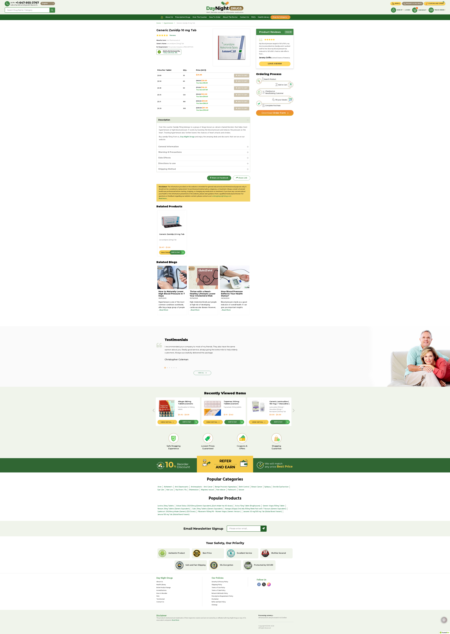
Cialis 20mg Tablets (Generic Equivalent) (207, 508)
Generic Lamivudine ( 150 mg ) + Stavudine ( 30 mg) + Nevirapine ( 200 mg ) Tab (279, 404)
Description (164, 120)
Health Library (263, 17)
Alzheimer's (168, 486)
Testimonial (160, 599)
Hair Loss (169, 489)
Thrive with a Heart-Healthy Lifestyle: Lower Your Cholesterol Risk (202, 293)
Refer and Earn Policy (219, 602)
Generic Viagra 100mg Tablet (274, 505)
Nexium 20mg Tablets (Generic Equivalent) (174, 508)
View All (288, 32)
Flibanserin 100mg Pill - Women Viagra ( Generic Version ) (219, 511)
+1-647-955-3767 (27, 2)
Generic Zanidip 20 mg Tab (171, 234)
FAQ (157, 596)
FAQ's (253, 17)
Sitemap (214, 605)
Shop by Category (279, 17)
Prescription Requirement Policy (222, 596)
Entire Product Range (163, 588)
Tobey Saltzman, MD (170, 53)
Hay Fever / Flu (181, 489)
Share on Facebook (219, 177)
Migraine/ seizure (207, 489)
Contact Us (244, 17)
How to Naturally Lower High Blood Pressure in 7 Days (172, 293)
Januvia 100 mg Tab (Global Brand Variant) (173, 514)
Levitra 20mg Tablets (166, 505)
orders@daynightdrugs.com (221, 196)
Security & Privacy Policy (220, 582)
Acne (159, 486)
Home (158, 23)
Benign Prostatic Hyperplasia (226, 486)
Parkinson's (232, 489)
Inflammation (194, 489)
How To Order (215, 17)
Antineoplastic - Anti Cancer (202, 486)
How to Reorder (161, 593)
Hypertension (168, 23)
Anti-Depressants (181, 486)
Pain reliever (220, 489)
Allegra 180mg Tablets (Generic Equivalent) (185, 403)
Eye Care (161, 489)
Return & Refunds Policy (220, 593)
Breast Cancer (256, 486)
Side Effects (164, 158)
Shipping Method (167, 169)
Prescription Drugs (182, 17)
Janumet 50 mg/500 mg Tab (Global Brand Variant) (262, 511)
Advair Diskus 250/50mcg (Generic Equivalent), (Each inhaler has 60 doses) (204, 505)
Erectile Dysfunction (281, 486)
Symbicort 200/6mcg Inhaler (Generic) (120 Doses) (177, 511)
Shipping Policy (217, 585)
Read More (164, 310)
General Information (168, 146)
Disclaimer (215, 599)
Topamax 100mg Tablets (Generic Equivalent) (231, 403)
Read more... (163, 198)
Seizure (241, 489)
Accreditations (161, 590)
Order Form (274, 113)
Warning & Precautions (170, 152)
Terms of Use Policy (218, 588)
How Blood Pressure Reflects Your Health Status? (232, 293)
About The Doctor (230, 17)
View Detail (165, 252)
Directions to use (167, 163)
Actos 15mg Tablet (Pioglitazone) (247, 505)
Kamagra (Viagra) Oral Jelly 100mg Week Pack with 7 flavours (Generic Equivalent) (255, 508)
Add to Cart (242, 75)
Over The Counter (200, 17)
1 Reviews (172, 35)
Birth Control (244, 486)
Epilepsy (267, 486)
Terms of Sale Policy (218, 590)
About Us (169, 17)
